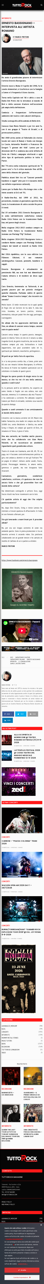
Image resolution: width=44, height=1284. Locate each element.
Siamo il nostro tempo (17, 663)
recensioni (6, 1047)
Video (4, 1053)
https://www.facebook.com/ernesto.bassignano (20, 560)
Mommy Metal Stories (10, 1038)
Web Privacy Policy (8, 1204)
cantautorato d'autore (22, 657)
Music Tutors (7, 1041)
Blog (3, 1029)
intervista (13, 661)
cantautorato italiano (17, 659)
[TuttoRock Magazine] (22, 5)
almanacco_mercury (9, 1026)
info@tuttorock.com (9, 1195)
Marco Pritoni (22, 37)
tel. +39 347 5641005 (8, 1192)
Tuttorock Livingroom (10, 1050)
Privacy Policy (7, 1202)
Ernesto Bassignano (33, 659)
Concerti (6, 837)
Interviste (6, 18)
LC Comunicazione (24, 661)
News (4, 1044)
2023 (11, 657)
